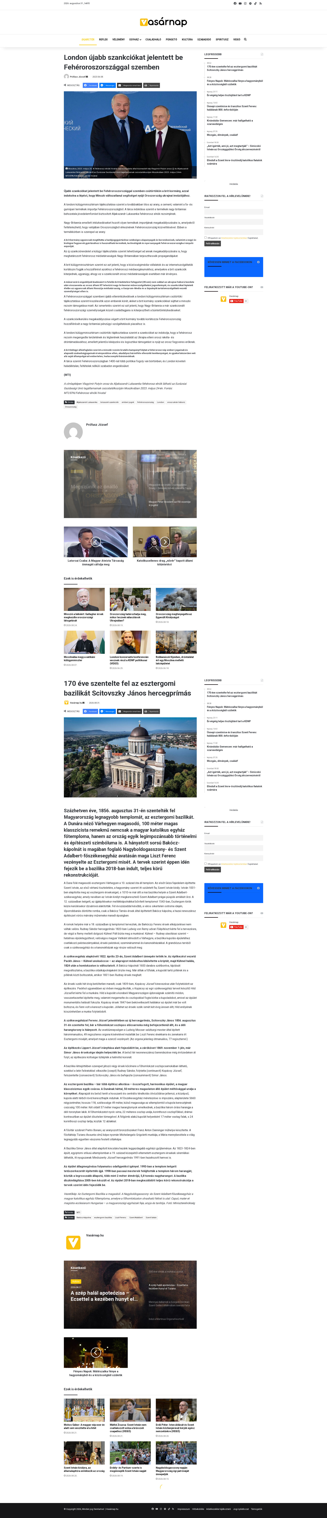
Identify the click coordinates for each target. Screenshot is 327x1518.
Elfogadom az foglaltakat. (233, 238)
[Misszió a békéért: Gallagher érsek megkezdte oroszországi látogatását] (84, 599)
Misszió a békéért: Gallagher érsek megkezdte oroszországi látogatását (83, 617)
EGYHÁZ (134, 39)
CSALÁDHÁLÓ (153, 39)
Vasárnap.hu (112, 1509)
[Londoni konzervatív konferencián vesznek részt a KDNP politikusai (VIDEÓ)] (130, 642)
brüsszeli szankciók (109, 402)
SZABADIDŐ (204, 39)
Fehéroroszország (145, 402)
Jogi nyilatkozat (241, 1509)
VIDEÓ (236, 39)
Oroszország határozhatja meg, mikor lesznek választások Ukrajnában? (128, 617)
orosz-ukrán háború (176, 402)
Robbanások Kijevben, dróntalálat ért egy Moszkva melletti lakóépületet (175, 660)
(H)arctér (77, 470)
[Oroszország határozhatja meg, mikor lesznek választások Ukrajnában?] (130, 599)
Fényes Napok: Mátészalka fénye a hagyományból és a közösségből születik (102, 485)
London (160, 402)
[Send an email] (87, 77)
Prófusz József (77, 77)
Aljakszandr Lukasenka (87, 402)
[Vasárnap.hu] (163, 22)
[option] (130, 484)
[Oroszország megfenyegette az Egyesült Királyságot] (176, 599)
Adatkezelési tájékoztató (218, 1509)
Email (207, 207)
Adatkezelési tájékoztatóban (234, 238)
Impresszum (184, 1509)
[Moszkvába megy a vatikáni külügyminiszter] (84, 642)
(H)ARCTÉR (88, 39)
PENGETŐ (171, 39)
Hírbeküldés (198, 1509)
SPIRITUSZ (222, 39)
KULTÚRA (187, 39)
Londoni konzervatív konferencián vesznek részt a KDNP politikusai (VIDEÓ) (129, 660)
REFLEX (103, 39)
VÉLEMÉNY (118, 39)
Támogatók (256, 1509)
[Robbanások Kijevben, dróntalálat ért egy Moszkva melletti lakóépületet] (176, 642)
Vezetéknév (209, 217)
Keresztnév (209, 227)
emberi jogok (128, 402)
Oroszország (70, 407)
